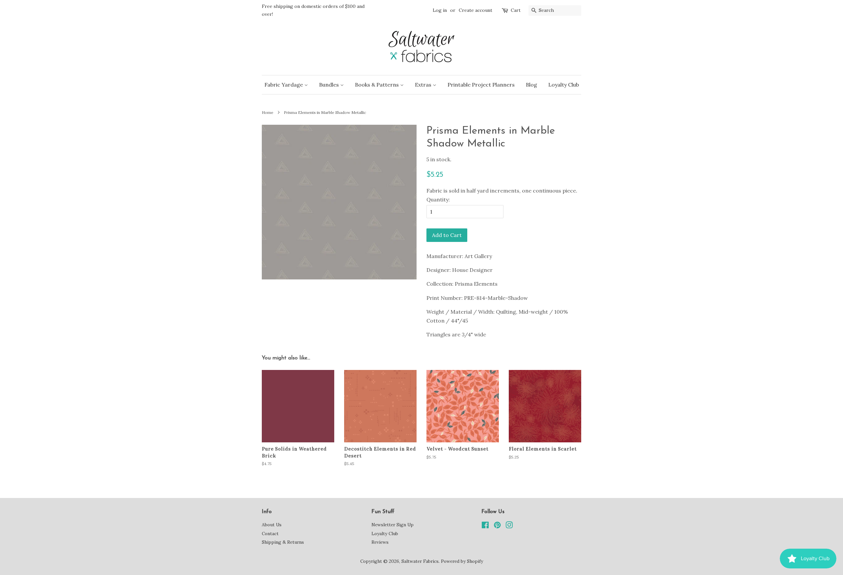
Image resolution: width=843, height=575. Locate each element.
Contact (270, 533)
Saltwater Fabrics (420, 561)
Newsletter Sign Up (392, 525)
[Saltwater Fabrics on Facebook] (485, 526)
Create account (475, 10)
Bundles (329, 84)
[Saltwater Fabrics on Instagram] (509, 526)
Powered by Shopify (462, 561)
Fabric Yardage (284, 84)
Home (267, 112)
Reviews (380, 542)
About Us (272, 525)
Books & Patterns (377, 84)
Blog (531, 84)
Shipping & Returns (283, 542)
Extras (424, 84)
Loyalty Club (563, 84)
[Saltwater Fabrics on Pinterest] (497, 526)
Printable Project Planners (481, 84)
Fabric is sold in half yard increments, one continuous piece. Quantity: (501, 195)
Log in (440, 10)
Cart (516, 10)
